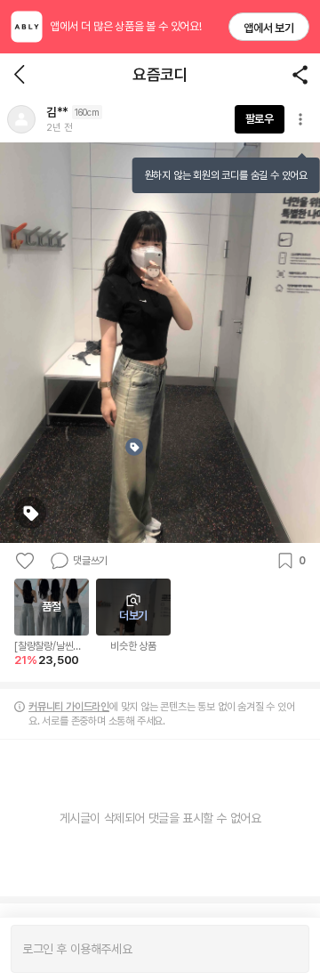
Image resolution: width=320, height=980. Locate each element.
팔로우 (259, 119)
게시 (286, 949)
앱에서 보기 (269, 28)
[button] (21, 119)
